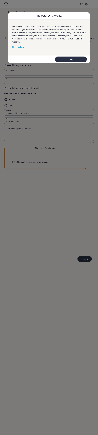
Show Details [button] (18, 47)
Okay (71, 59)
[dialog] (49, 217)
